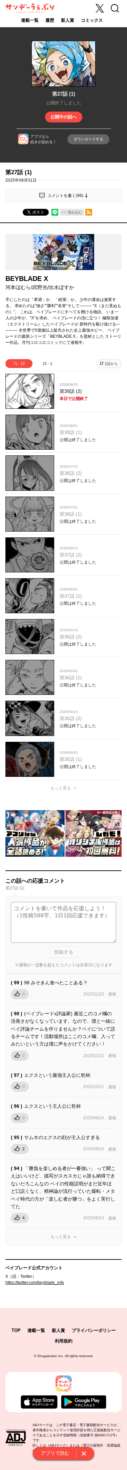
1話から (111, 364)
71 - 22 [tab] (19, 364)
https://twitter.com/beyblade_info (34, 1282)
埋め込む (74, 212)
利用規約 (63, 1340)
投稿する (63, 952)
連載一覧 (30, 20)
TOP (16, 1330)
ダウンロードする (88, 139)
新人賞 (67, 20)
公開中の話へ (63, 116)
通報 (112, 994)
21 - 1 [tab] (47, 364)
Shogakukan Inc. (50, 1356)
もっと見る (60, 788)
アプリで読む (55, 1453)
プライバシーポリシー (94, 1330)
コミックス (92, 20)
